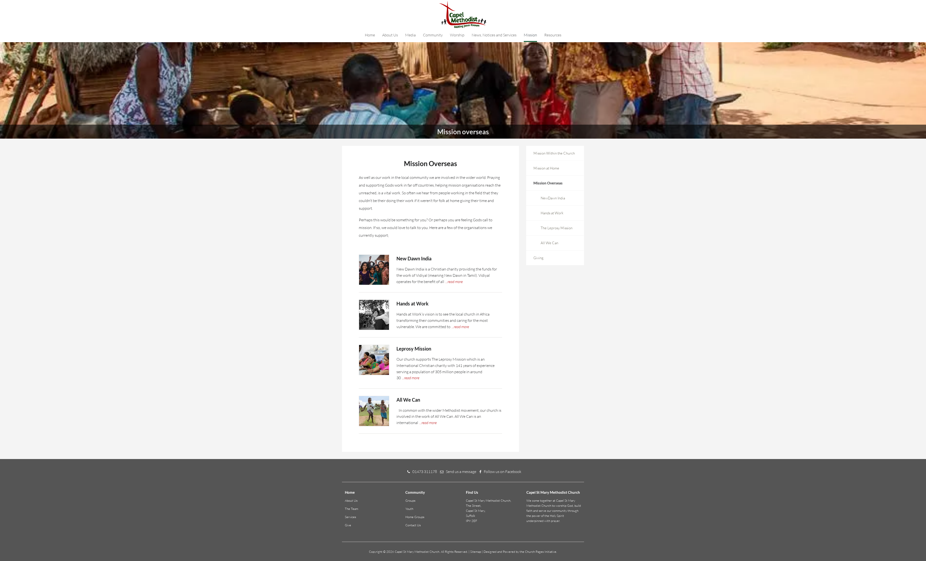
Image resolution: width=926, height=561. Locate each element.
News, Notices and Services (494, 35)
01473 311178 (424, 471)
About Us (390, 35)
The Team (351, 509)
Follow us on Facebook (502, 471)
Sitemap (475, 552)
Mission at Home (546, 168)
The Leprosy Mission (556, 228)
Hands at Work (552, 213)
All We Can (549, 243)
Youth (409, 509)
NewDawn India (553, 198)
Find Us (472, 492)
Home (370, 35)
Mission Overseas (548, 183)
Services (350, 517)
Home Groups (414, 517)
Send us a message (461, 471)
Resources (552, 35)
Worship (457, 35)
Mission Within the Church (554, 153)
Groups (410, 500)
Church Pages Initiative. (541, 552)
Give (348, 525)
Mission (530, 35)
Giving (538, 258)
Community (433, 35)
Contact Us (413, 525)
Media (410, 35)
